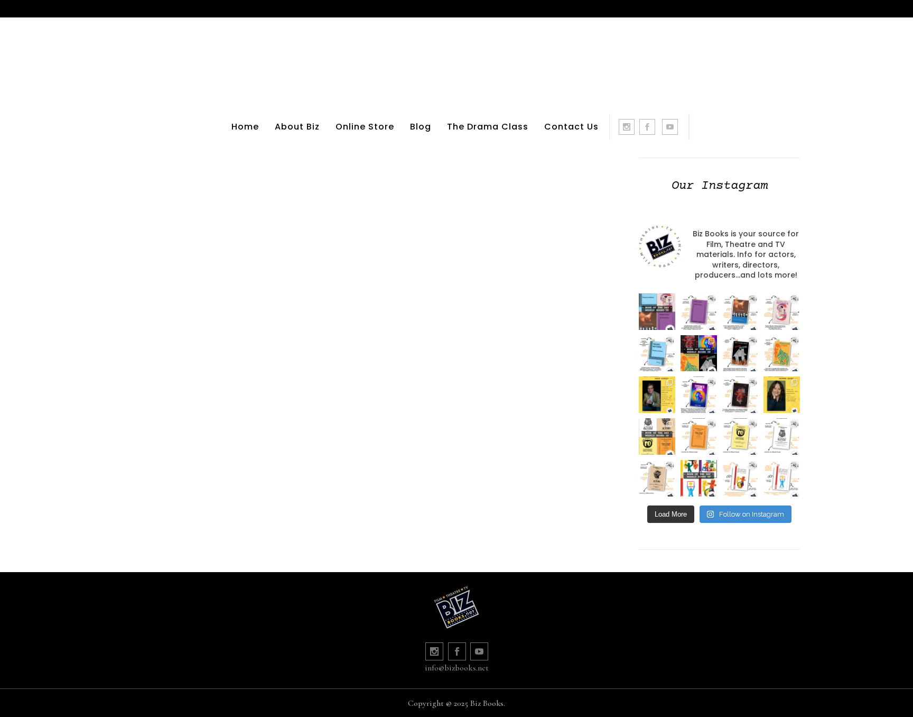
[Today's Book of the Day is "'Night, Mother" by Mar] (657, 353)
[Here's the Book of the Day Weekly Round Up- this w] (657, 311)
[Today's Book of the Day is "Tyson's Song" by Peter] (699, 394)
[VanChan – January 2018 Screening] (234, 164)
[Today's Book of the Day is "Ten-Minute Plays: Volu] (699, 436)
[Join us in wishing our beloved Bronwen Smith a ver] (781, 394)
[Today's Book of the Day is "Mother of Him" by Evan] (699, 311)
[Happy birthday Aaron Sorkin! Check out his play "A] (657, 394)
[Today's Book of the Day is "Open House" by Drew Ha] (740, 353)
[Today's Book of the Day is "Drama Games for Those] (781, 478)
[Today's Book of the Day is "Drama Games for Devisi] (740, 478)
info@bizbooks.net (457, 668)
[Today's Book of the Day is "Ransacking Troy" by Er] (781, 353)
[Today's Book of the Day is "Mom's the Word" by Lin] (740, 311)
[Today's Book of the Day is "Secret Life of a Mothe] (781, 311)
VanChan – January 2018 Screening (234, 266)
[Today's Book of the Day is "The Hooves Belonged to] (740, 394)
